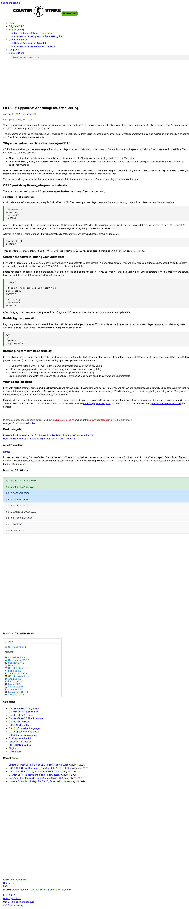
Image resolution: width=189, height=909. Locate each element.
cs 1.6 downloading (13, 905)
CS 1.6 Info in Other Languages (24, 728)
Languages (14, 49)
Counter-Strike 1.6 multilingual (18, 901)
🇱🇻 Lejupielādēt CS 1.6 (16, 692)
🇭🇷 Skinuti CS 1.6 (13, 684)
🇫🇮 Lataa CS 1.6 (13, 670)
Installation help (16, 29)
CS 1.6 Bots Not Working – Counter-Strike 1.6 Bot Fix (36, 771)
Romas (29, 114)
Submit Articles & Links (14, 879)
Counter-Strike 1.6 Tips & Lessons (26, 718)
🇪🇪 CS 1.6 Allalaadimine (17, 668)
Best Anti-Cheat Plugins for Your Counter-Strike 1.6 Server (38, 778)
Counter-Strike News (19, 721)
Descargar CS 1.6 (12, 898)
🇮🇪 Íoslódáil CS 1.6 (14, 681)
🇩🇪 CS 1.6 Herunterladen (17, 676)
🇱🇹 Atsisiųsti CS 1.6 (14, 694)
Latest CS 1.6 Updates (20, 741)
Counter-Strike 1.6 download (23, 711)
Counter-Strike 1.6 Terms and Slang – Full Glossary (34, 774)
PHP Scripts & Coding (20, 745)
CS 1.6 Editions (16, 53)
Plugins (12, 748)
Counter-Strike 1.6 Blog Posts (24, 708)
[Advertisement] (96, 83)
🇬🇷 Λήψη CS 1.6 (13, 678)
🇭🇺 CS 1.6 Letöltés (14, 686)
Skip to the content (10, 2)
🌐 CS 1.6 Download (15, 647)
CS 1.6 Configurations (20, 725)
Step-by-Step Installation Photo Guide (33, 33)
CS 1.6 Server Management (23, 735)
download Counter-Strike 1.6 (166, 403)
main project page (62, 419)
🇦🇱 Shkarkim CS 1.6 (15, 657)
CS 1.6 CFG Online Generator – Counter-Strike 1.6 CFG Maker (40, 768)
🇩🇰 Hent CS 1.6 (12, 665)
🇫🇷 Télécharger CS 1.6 (16, 673)
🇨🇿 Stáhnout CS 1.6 (14, 663)
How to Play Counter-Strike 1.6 (30, 43)
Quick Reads (15, 751)
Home (12, 23)
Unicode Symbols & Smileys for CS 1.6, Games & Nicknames (40, 781)
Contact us (8, 883)
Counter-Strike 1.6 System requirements (34, 46)
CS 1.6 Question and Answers (24, 731)
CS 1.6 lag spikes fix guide (97, 403)
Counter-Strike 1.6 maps (21, 715)
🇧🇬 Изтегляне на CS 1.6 (17, 660)
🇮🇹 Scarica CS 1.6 (14, 689)
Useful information (18, 39)
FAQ (5, 886)
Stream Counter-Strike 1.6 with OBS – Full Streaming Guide (38, 764)
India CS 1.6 (9, 895)
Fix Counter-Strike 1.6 (24, 423)
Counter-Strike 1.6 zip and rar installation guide (38, 36)
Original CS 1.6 (16, 26)
